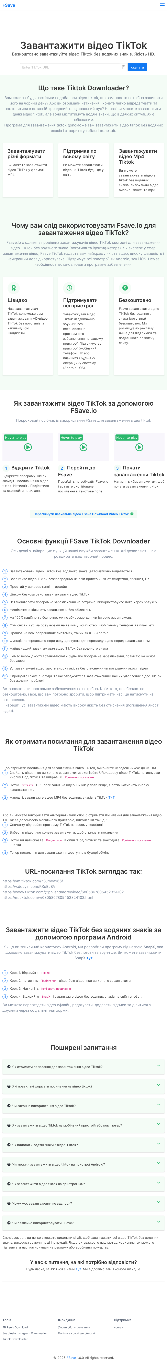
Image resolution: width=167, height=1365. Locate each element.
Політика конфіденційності (76, 1333)
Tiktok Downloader (14, 1339)
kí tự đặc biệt (45, 1293)
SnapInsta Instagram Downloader (24, 1333)
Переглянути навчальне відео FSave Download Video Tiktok (81, 514)
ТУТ (111, 797)
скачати (137, 67)
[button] (161, 5)
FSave (71, 1358)
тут (90, 958)
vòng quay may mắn (16, 1293)
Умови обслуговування (74, 1327)
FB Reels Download (15, 1327)
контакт (119, 1327)
